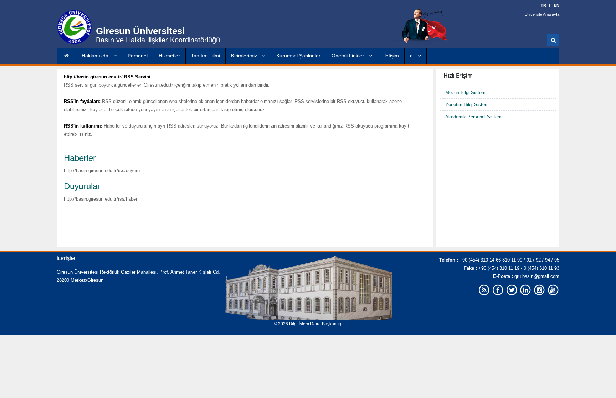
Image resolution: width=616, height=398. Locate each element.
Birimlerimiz (244, 55)
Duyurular (82, 186)
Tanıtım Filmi (205, 55)
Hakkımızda (96, 55)
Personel (138, 55)
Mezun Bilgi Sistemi (466, 92)
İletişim (391, 55)
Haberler (80, 158)
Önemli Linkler (348, 55)
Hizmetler (169, 55)
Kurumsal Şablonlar (298, 55)
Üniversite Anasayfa (542, 14)
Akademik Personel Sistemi (474, 116)
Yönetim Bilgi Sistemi (467, 104)
